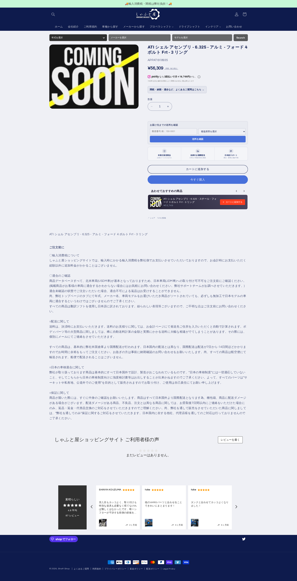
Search (240, 37)
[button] (53, 14)
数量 (150, 99)
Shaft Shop (64, 569)
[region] (148, 4)
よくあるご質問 (81, 569)
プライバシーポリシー (115, 569)
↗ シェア (151, 218)
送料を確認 (197, 139)
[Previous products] (236, 191)
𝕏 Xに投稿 (161, 218)
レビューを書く (230, 439)
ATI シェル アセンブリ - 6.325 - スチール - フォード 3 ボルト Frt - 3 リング (190, 200)
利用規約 (96, 569)
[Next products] (244, 191)
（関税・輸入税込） (171, 68)
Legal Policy (169, 569)
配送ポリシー (152, 569)
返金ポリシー (136, 569)
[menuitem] (58, 27)
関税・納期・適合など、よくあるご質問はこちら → (177, 90)
